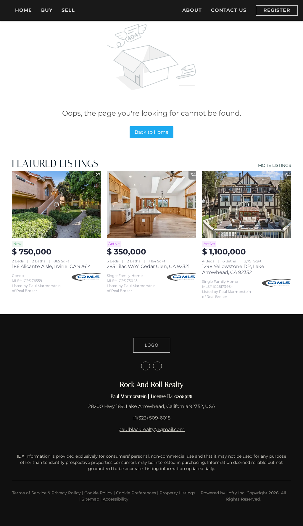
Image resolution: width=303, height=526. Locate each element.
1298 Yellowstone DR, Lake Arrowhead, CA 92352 (233, 269)
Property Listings (177, 493)
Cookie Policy (98, 493)
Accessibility (115, 499)
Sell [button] (68, 10)
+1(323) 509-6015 (151, 418)
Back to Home (152, 132)
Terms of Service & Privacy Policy (46, 493)
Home (23, 10)
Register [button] (277, 10)
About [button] (192, 10)
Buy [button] (47, 10)
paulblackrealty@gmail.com (151, 429)
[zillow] (145, 366)
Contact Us (229, 10)
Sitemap (90, 499)
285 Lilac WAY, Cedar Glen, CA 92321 (148, 266)
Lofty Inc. (235, 493)
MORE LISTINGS (274, 165)
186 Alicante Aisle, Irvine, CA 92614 (51, 266)
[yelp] (157, 366)
